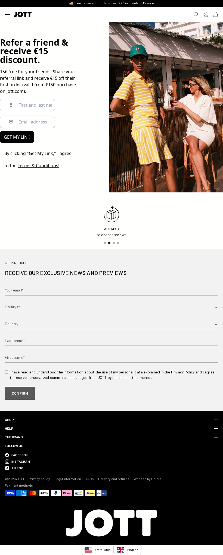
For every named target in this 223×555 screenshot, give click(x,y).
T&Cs (89, 479)
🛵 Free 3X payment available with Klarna (111, 3)
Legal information (67, 479)
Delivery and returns (113, 479)
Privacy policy (39, 479)
